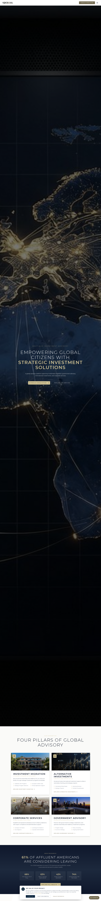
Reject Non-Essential (43, 896)
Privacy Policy (38, 893)
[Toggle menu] (97, 2)
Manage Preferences (58, 896)
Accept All (30, 896)
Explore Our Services (62, 382)
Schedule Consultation (87, 2)
